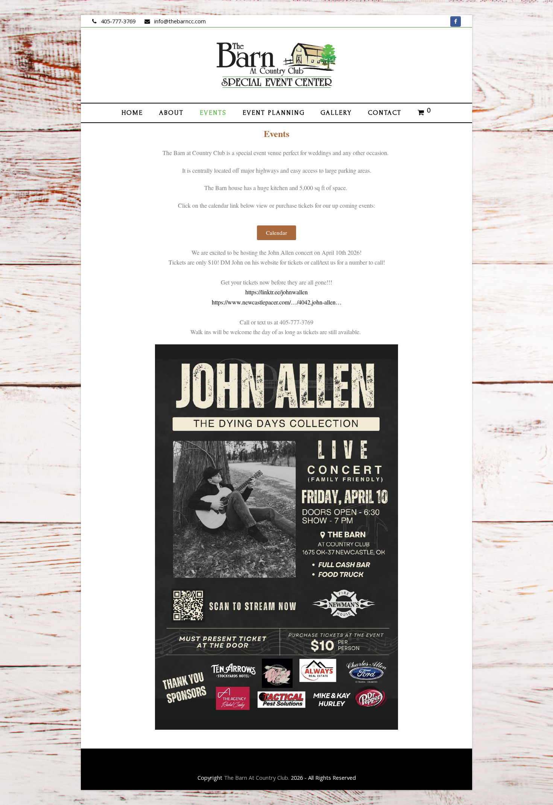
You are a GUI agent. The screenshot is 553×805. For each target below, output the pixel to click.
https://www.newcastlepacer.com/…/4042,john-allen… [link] (277, 302)
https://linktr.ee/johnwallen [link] (276, 292)
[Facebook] (455, 21)
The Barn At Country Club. (256, 777)
